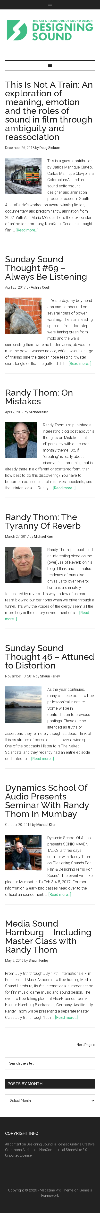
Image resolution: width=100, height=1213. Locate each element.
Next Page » (86, 1045)
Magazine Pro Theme (56, 1190)
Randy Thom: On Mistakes (39, 396)
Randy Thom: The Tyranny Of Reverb (43, 521)
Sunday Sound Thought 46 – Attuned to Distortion (49, 656)
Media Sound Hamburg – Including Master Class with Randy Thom (48, 936)
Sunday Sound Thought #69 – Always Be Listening (46, 268)
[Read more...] (27, 230)
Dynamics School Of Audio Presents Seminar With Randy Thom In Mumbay (47, 801)
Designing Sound (50, 30)
